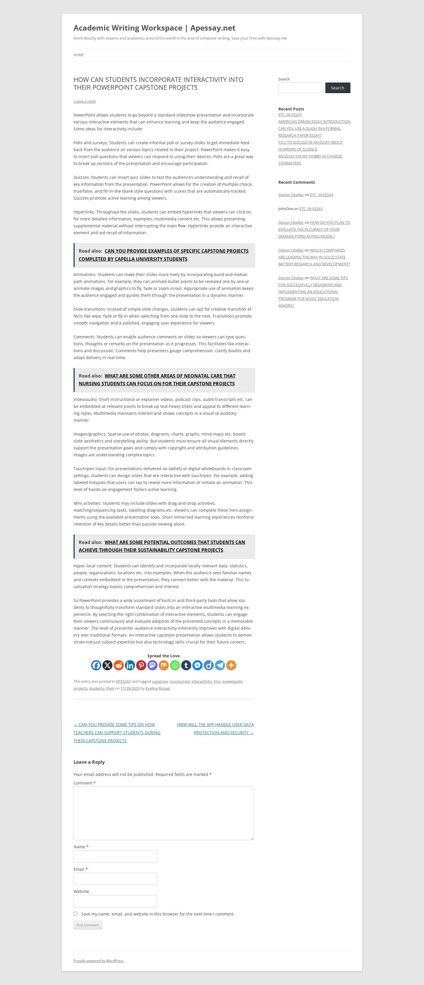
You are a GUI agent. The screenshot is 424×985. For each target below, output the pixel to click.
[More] (231, 665)
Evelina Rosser (158, 688)
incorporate (180, 681)
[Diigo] (209, 665)
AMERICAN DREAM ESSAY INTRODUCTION (314, 121)
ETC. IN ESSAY (290, 114)
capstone (160, 681)
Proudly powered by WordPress (99, 960)
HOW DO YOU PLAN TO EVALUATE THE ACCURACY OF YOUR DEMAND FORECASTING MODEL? (314, 229)
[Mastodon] (152, 665)
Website (81, 891)
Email (81, 869)
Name (81, 846)
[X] (107, 665)
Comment (85, 783)
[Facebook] (96, 665)
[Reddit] (119, 665)
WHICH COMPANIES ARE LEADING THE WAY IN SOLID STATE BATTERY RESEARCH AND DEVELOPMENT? (314, 257)
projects (80, 688)
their (110, 688)
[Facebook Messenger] (197, 665)
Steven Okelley (291, 194)
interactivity (202, 681)
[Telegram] (220, 665)
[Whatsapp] (175, 665)
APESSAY (123, 681)
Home (79, 54)
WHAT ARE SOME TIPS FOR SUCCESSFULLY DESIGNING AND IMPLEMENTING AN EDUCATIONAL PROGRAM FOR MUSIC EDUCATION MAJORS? (313, 291)
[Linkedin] (130, 665)
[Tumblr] (186, 665)
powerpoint (232, 681)
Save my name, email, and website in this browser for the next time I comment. (158, 914)
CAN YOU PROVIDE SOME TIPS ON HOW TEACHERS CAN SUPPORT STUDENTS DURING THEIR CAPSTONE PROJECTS (117, 732)
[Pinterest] (141, 665)
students (96, 688)
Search (284, 79)
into (217, 681)
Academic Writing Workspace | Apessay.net (154, 27)
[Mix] (164, 665)
